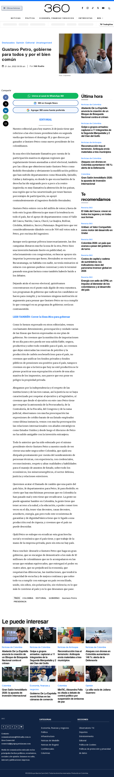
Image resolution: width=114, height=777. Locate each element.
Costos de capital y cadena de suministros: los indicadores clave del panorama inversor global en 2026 (96, 265)
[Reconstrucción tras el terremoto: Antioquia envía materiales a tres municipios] (71, 635)
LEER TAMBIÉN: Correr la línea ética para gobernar (41, 316)
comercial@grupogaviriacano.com (16, 744)
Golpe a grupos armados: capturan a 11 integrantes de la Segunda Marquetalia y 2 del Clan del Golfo (96, 131)
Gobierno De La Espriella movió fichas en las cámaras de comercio (43, 696)
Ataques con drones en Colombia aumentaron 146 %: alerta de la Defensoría (97, 165)
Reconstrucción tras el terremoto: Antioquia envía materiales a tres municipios (96, 149)
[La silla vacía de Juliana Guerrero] (99, 674)
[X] (98, 8)
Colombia (85, 174)
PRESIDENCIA (20, 601)
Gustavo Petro (69, 598)
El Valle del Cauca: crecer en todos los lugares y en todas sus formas (96, 214)
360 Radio (39, 66)
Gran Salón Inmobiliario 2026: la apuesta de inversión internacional (96, 180)
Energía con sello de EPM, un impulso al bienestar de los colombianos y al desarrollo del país (96, 285)
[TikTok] (93, 8)
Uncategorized (44, 43)
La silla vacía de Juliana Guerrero (98, 691)
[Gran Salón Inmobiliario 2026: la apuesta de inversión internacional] (15, 674)
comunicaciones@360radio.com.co (16, 737)
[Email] (5, 123)
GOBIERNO (54, 598)
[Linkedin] (5, 110)
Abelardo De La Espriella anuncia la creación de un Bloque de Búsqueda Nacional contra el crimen (94, 112)
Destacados (8, 43)
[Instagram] (88, 8)
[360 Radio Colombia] (57, 8)
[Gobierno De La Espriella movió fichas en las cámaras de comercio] (43, 674)
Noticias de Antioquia (91, 142)
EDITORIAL (45, 119)
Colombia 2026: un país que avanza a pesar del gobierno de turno (96, 246)
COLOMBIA (27, 598)
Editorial (30, 43)
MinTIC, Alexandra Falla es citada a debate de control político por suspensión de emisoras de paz (71, 695)
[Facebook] (82, 8)
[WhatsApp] (5, 117)
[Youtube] (103, 8)
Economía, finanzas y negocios (40, 687)
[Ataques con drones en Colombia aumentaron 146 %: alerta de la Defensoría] (99, 635)
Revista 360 (87, 207)
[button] (109, 8)
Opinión (20, 43)
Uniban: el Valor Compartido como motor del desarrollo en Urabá (96, 230)
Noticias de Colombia (91, 104)
